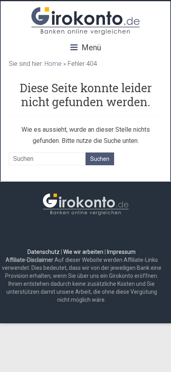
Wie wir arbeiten (83, 252)
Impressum (121, 252)
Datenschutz (43, 252)
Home (53, 63)
